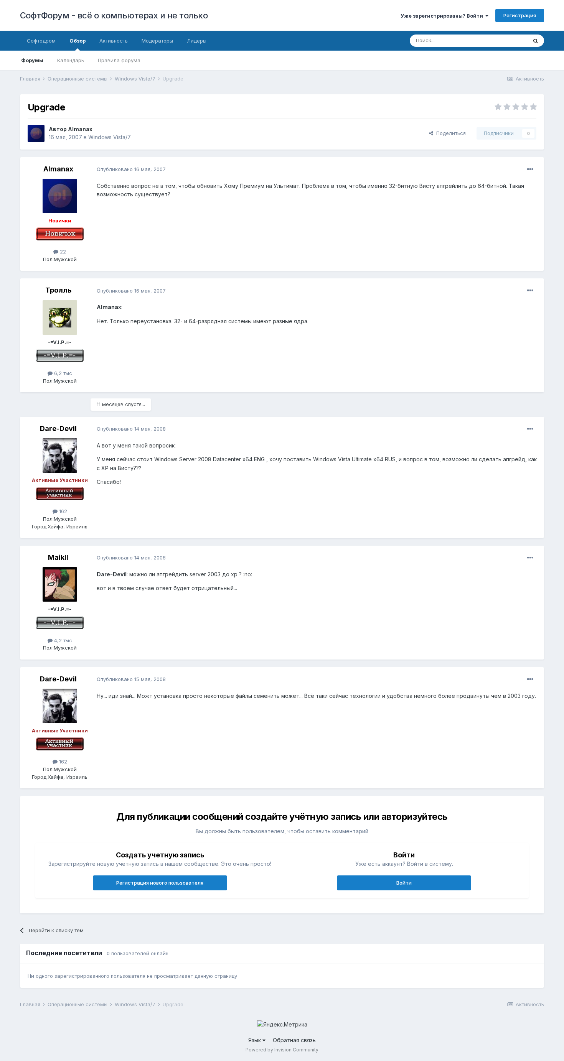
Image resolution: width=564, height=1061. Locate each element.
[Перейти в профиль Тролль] (60, 317)
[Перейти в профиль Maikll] (60, 584)
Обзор (77, 41)
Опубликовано (131, 169)
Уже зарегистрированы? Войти (443, 16)
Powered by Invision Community (282, 1050)
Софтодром (41, 41)
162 (62, 511)
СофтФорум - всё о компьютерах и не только (114, 15)
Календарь (70, 60)
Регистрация (519, 15)
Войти (404, 883)
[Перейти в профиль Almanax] (36, 133)
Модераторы (157, 41)
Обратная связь (294, 1040)
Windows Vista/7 (109, 137)
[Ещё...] (530, 169)
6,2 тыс (62, 373)
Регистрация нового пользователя (159, 883)
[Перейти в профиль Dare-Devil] (60, 455)
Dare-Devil (58, 428)
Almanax (80, 129)
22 (62, 251)
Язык (255, 1040)
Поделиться (449, 133)
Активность (113, 41)
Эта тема (506, 40)
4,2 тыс (62, 640)
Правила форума (119, 60)
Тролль (58, 290)
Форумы (32, 60)
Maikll (58, 557)
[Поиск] (535, 41)
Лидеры (196, 41)
